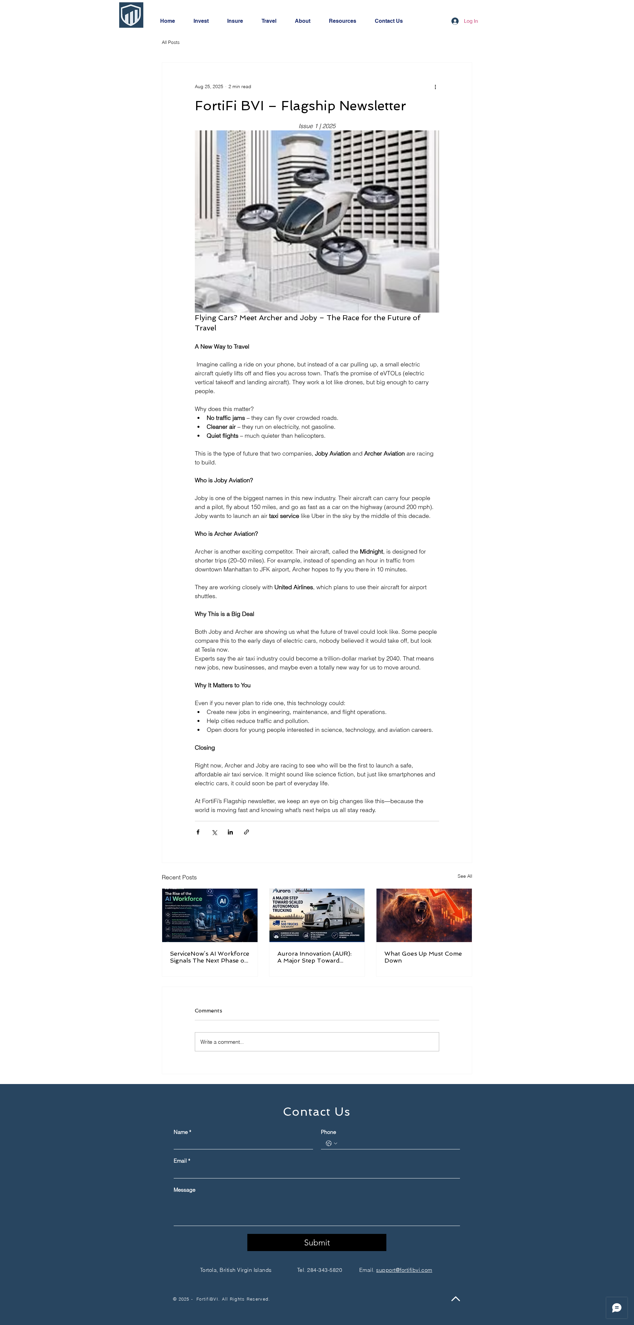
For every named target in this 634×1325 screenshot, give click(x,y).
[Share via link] (246, 832)
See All (465, 876)
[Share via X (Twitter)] (214, 832)
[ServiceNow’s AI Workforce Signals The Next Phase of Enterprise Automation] (210, 915)
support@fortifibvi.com (404, 1270)
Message (184, 1189)
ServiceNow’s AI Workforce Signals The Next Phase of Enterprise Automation (209, 957)
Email (182, 1160)
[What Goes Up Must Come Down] (424, 915)
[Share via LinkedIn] (230, 832)
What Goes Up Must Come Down (423, 957)
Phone (328, 1132)
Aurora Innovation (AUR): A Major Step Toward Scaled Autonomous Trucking (314, 957)
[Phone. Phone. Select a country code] (331, 1143)
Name (182, 1132)
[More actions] (435, 86)
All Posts (171, 42)
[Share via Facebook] (198, 832)
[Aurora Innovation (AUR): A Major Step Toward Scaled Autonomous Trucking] (317, 915)
